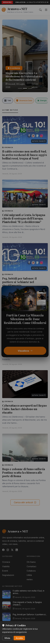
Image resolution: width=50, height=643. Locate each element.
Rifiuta (7, 638)
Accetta (19, 638)
